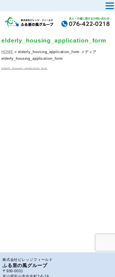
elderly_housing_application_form (24, 68)
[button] (110, 6)
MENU (13, 7)
